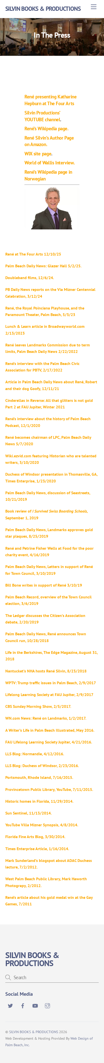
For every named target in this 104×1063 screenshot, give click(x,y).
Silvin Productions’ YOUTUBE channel (42, 115)
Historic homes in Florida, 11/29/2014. (39, 801)
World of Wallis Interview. (49, 162)
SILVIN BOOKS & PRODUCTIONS (33, 1031)
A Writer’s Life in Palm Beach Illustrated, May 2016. (49, 730)
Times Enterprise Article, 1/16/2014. (37, 848)
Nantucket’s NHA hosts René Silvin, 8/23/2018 (46, 670)
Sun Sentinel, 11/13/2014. (28, 813)
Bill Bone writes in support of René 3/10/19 (43, 585)
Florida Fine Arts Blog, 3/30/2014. (35, 836)
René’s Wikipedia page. (46, 128)
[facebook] (23, 1005)
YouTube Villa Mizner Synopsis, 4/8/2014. (41, 824)
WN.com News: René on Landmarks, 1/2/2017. (45, 718)
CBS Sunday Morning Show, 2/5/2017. (38, 706)
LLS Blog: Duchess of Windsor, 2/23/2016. (42, 765)
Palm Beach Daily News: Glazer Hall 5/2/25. (43, 265)
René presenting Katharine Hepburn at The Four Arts (50, 99)
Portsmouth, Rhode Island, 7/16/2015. (39, 777)
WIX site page (37, 153)
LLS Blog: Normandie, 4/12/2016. (34, 753)
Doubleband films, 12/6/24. (29, 277)
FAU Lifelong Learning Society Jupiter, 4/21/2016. (48, 741)
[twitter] (10, 1005)
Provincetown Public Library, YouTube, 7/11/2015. (49, 789)
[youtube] (35, 1005)
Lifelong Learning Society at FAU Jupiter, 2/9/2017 (49, 694)
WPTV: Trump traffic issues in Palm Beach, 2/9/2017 (50, 682)
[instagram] (47, 1005)
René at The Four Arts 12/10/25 (33, 254)
